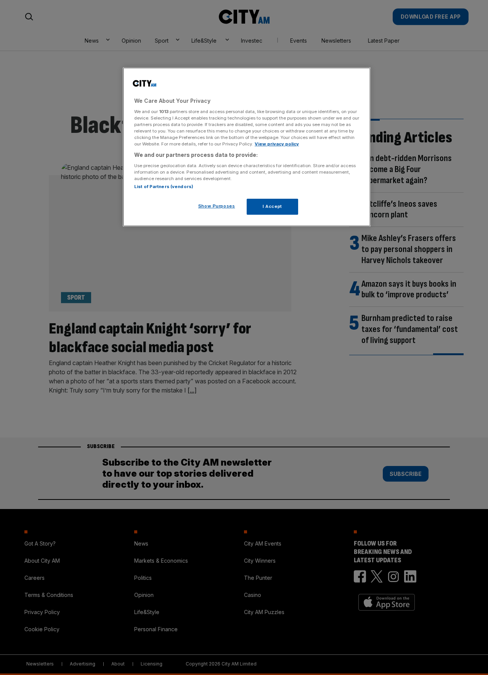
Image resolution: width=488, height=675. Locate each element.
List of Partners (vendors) (163, 186)
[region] (247, 147)
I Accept (272, 206)
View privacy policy (277, 144)
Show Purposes (216, 206)
